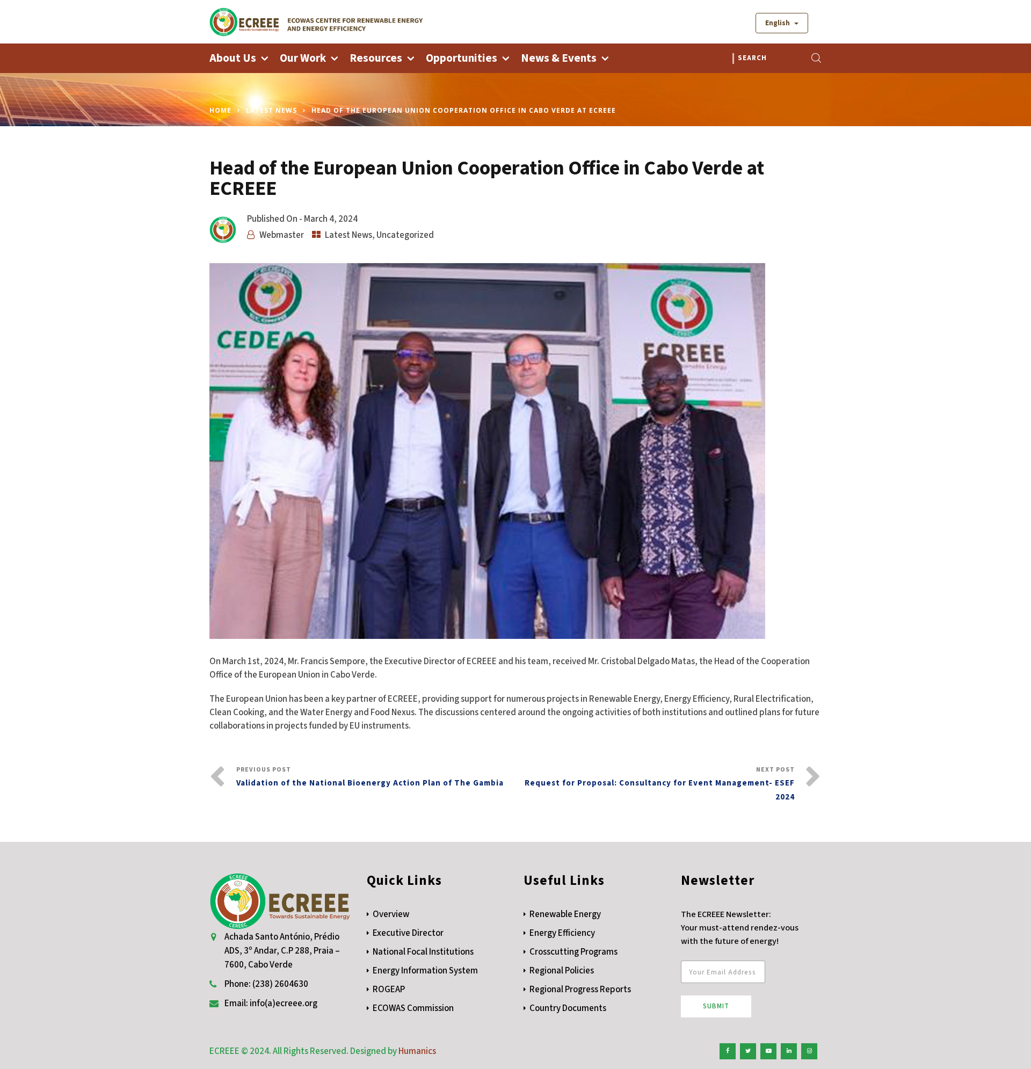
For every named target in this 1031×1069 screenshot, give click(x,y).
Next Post (660, 784)
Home (220, 110)
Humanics (417, 1051)
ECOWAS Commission (413, 1008)
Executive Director (408, 933)
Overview (391, 914)
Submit (716, 1006)
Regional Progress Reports (580, 989)
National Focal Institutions (423, 952)
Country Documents (567, 1008)
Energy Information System (425, 970)
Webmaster (281, 235)
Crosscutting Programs (573, 952)
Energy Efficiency (562, 933)
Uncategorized (405, 235)
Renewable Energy (565, 914)
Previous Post (370, 777)
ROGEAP (389, 989)
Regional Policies (561, 970)
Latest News (271, 110)
